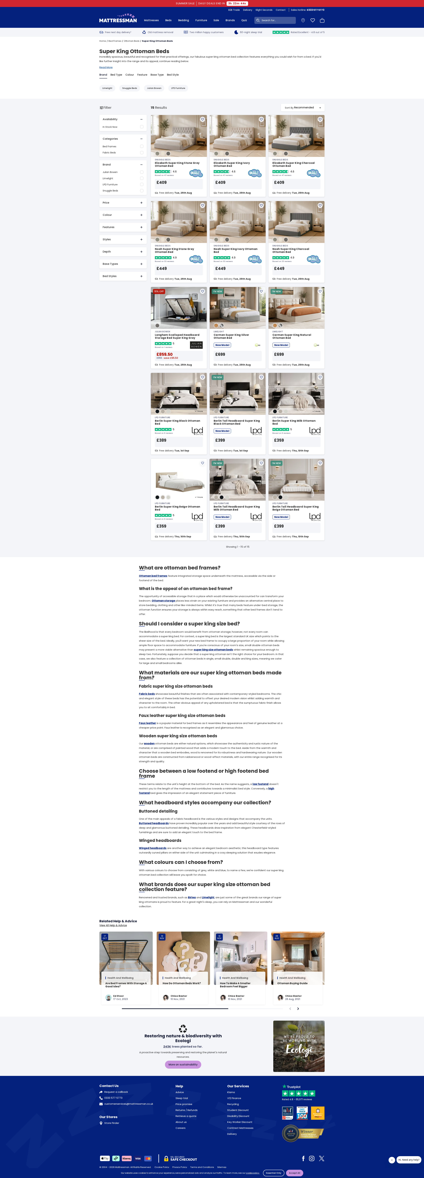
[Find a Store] (303, 20)
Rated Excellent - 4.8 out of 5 (308, 32)
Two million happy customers (206, 32)
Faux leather (147, 723)
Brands (230, 20)
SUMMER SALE (185, 3)
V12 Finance (234, 1098)
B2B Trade (234, 10)
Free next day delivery (118, 32)
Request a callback (116, 1092)
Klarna (231, 1092)
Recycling (233, 1104)
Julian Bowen (154, 88)
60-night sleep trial (251, 32)
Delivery (247, 10)
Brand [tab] (103, 74)
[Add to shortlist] (202, 119)
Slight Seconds (264, 10)
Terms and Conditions (202, 1167)
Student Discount (238, 1110)
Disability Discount (238, 1116)
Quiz (244, 20)
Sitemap (221, 1167)
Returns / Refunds (187, 1110)
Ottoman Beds (131, 41)
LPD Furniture (178, 88)
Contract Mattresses (240, 1128)
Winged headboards (152, 848)
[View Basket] (322, 20)
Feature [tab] (142, 74)
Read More (106, 67)
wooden (149, 743)
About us (181, 1122)
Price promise (184, 1104)
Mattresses (151, 20)
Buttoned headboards (154, 823)
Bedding (183, 20)
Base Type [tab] (157, 74)
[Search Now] (257, 20)
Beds (168, 20)
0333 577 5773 (113, 1098)
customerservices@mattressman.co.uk (128, 1104)
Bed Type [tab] (116, 74)
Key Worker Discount (239, 1122)
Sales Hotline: (307, 10)
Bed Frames (114, 41)
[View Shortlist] (312, 20)
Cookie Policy (162, 1167)
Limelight (107, 88)
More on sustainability (183, 1064)
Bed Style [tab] (173, 74)
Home (102, 41)
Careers (181, 1128)
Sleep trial (182, 1098)
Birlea (192, 897)
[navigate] (298, 1009)
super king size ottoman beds (213, 649)
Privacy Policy (179, 1167)
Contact (281, 10)
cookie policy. (253, 1173)
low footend (260, 784)
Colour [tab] (129, 74)
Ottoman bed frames (153, 576)
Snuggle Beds (129, 88)
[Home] (118, 20)
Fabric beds (147, 694)
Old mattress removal (160, 32)
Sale (216, 20)
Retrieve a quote (186, 1116)
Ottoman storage (163, 600)
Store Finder (111, 1123)
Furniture (201, 20)
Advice (180, 1092)
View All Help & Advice (113, 925)
